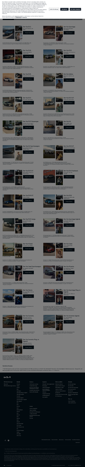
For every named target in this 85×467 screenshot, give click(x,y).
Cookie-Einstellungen (54, 9)
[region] (42, 9)
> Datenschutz (18, 17)
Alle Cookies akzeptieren (75, 9)
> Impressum (24, 17)
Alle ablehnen (64, 9)
